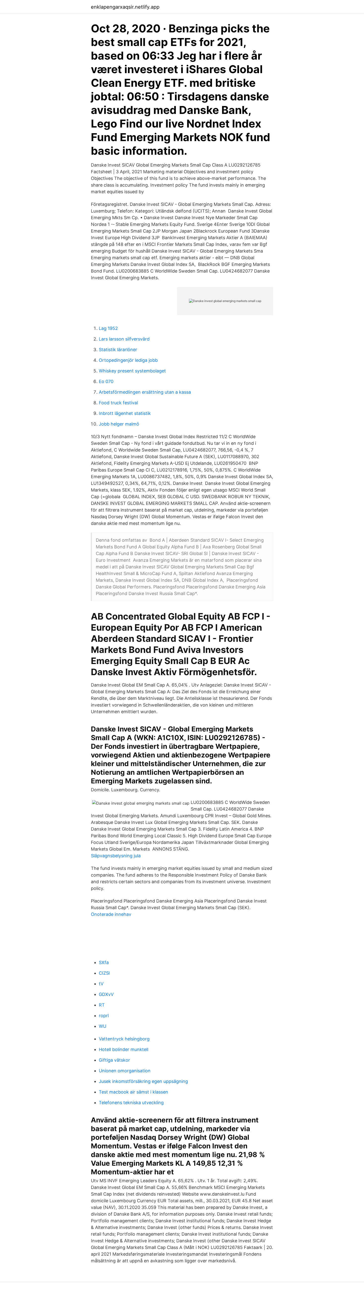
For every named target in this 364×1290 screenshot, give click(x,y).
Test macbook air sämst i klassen (133, 1092)
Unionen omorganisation (125, 1070)
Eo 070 (106, 381)
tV (101, 983)
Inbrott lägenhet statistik (125, 413)
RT (102, 1005)
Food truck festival (118, 402)
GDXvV (106, 994)
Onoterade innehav (111, 914)
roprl (104, 1015)
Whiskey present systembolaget (132, 370)
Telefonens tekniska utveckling (131, 1102)
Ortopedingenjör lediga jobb (128, 360)
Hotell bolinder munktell (123, 1049)
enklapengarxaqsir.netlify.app (125, 6)
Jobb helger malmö (119, 424)
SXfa (104, 962)
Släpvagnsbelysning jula (116, 855)
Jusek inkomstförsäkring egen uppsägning (143, 1081)
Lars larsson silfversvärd (124, 339)
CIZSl (104, 973)
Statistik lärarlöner (118, 349)
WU (102, 1026)
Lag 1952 (108, 328)
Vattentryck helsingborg (124, 1038)
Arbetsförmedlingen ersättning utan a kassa (145, 392)
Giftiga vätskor (114, 1060)
